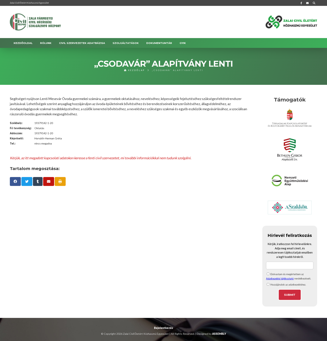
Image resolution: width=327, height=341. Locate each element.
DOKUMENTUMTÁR (159, 42)
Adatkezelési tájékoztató (280, 278)
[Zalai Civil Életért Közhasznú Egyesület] (35, 22)
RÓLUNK (45, 42)
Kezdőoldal (23, 42)
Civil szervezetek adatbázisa (82, 42)
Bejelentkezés (163, 327)
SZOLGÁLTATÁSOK (126, 42)
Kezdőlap (136, 70)
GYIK (183, 42)
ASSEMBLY (219, 333)
